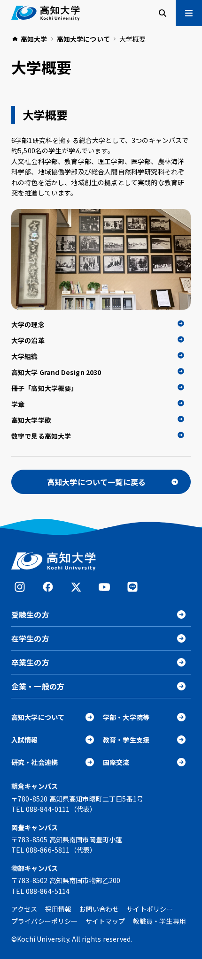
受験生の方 (30, 614)
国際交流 (116, 762)
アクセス (24, 909)
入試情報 (24, 739)
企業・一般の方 (37, 686)
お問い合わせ (99, 909)
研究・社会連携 (34, 762)
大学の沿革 (28, 340)
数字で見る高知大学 (41, 436)
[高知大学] (45, 13)
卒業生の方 (30, 662)
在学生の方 (30, 638)
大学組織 (24, 356)
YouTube (104, 586)
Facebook (47, 586)
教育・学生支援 (126, 739)
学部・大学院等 (126, 717)
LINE (132, 586)
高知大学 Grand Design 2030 (56, 372)
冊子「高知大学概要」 (44, 388)
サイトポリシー (149, 909)
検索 (162, 13)
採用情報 (58, 909)
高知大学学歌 (31, 420)
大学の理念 (28, 324)
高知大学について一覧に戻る (96, 481)
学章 (17, 404)
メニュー (189, 13)
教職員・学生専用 (159, 921)
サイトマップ (105, 921)
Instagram (19, 586)
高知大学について (37, 717)
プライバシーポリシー (44, 921)
